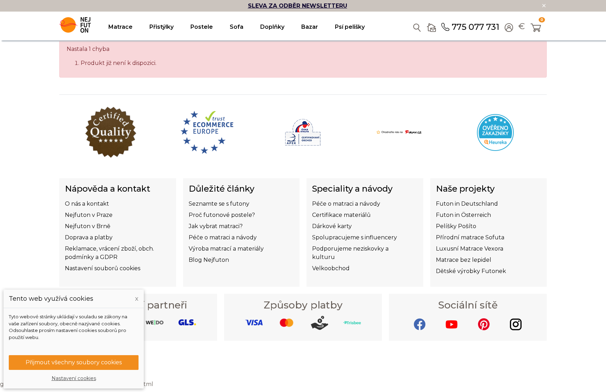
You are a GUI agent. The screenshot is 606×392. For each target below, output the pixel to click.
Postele (201, 27)
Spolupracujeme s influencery (354, 237)
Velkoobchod (331, 268)
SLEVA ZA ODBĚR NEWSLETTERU (297, 5)
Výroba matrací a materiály (226, 248)
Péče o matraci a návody (223, 237)
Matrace (120, 27)
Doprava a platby (89, 237)
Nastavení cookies (74, 378)
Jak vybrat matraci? (216, 226)
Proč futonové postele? (222, 215)
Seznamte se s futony (219, 203)
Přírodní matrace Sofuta (470, 237)
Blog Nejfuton (209, 260)
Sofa (236, 27)
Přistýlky (161, 27)
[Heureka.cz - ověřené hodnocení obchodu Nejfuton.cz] (495, 131)
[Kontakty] (431, 26)
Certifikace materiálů (341, 215)
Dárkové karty (332, 226)
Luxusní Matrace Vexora (469, 248)
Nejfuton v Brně (87, 226)
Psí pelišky (350, 27)
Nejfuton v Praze (89, 215)
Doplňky (272, 27)
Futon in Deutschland (467, 203)
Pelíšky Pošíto (456, 226)
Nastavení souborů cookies (102, 268)
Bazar (309, 27)
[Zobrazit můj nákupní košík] (536, 28)
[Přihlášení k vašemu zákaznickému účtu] (509, 28)
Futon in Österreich (463, 215)
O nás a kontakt (87, 203)
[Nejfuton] (75, 25)
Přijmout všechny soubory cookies (74, 362)
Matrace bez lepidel (463, 260)
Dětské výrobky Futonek (471, 271)
